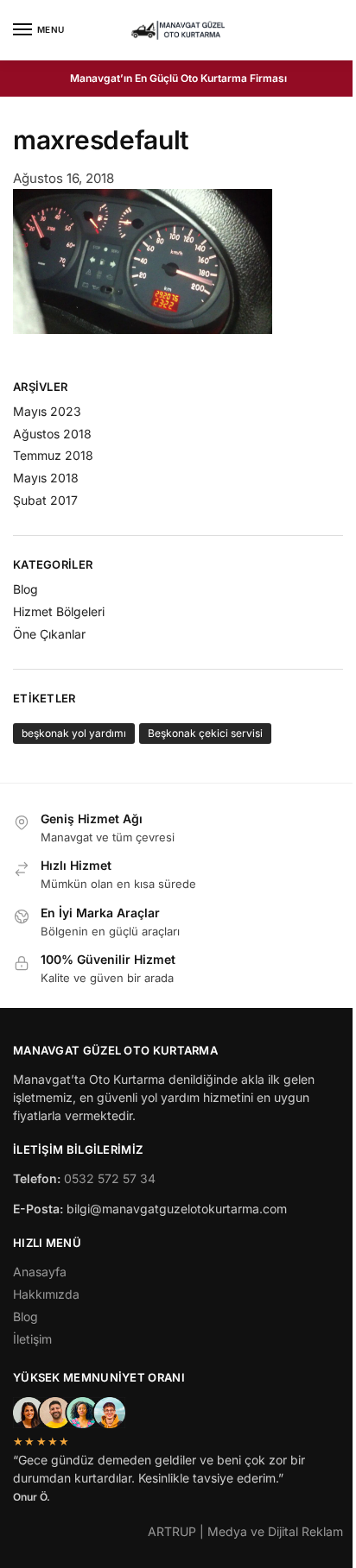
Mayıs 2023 (47, 411)
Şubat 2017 (45, 500)
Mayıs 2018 (46, 477)
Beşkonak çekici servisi (205, 733)
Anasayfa (40, 1271)
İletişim (32, 1339)
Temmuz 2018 (53, 455)
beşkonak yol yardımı (74, 733)
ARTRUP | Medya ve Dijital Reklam (245, 1531)
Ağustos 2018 (52, 433)
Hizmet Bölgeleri (59, 611)
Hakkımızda (46, 1294)
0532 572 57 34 (110, 1178)
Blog (25, 589)
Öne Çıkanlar (49, 634)
